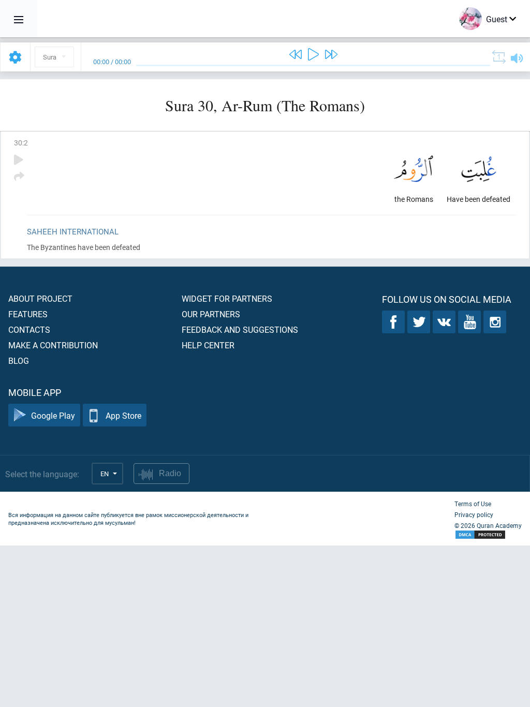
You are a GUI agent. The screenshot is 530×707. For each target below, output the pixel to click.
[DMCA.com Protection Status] (488, 534)
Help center (208, 345)
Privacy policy (473, 514)
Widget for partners (227, 298)
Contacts (29, 329)
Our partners (211, 313)
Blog (18, 360)
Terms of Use (472, 503)
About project (40, 298)
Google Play (53, 415)
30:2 (21, 143)
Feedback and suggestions (240, 329)
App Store (123, 415)
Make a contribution (53, 345)
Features (28, 313)
